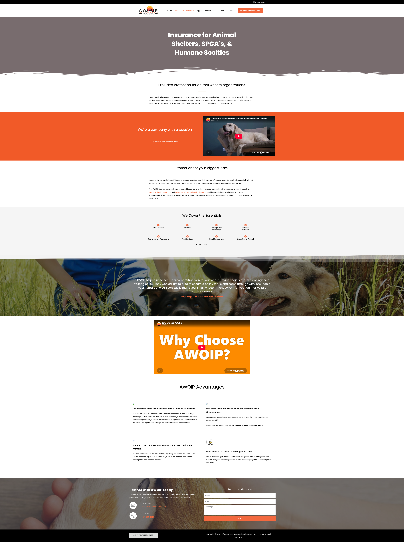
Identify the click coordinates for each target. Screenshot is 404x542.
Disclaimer (238, 537)
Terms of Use (264, 534)
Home (169, 10)
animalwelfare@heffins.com (154, 506)
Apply (199, 10)
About (221, 10)
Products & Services (183, 10)
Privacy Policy (251, 534)
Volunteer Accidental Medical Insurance (191, 192)
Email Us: (146, 503)
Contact (231, 10)
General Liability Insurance (160, 192)
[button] (250, 10)
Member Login (259, 2)
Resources (209, 10)
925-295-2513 (148, 517)
